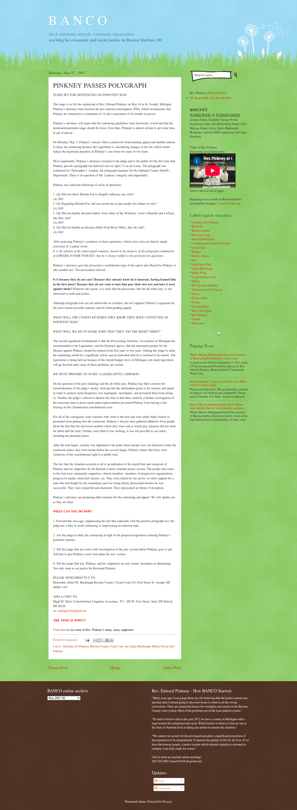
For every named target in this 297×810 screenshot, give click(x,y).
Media (156, 646)
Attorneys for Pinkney (75, 646)
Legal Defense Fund (204, 277)
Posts (160, 781)
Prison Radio (218, 93)
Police (196, 294)
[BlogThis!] (99, 640)
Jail (127, 646)
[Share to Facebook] (107, 640)
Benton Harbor (201, 230)
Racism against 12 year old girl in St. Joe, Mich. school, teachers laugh (218, 383)
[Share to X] (103, 640)
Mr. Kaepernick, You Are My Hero (211, 98)
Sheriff (196, 319)
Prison (165, 646)
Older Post (172, 667)
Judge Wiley (199, 273)
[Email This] (95, 640)
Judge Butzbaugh (140, 646)
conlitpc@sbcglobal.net (71, 611)
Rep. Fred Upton (202, 310)
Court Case (116, 646)
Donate (196, 252)
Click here (59, 630)
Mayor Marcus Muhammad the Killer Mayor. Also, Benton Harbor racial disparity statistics (217, 406)
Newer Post (58, 667)
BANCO (197, 226)
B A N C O (77, 20)
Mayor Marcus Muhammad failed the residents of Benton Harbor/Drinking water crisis (218, 356)
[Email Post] (87, 640)
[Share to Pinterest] (111, 640)
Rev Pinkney (199, 315)
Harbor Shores (201, 256)
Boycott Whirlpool (203, 239)
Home (115, 667)
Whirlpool (198, 323)
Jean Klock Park (202, 264)
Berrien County (99, 646)
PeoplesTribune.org (228, 203)
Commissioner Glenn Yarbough (211, 243)
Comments (164, 788)
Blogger (167, 801)
